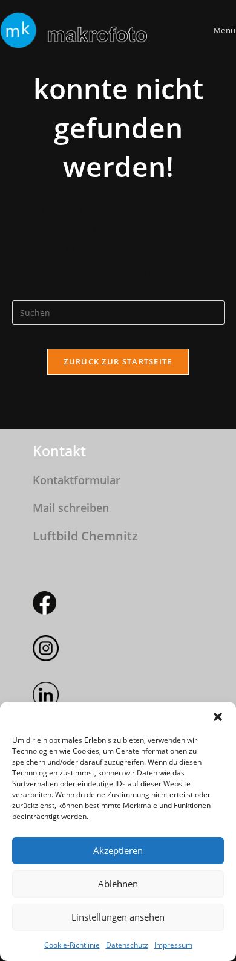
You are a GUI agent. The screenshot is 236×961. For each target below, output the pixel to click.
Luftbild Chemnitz (85, 536)
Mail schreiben (71, 507)
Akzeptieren (118, 850)
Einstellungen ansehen (118, 917)
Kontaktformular (76, 480)
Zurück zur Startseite (118, 361)
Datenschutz (127, 945)
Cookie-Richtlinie (72, 945)
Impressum (173, 945)
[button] (218, 717)
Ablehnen (118, 884)
